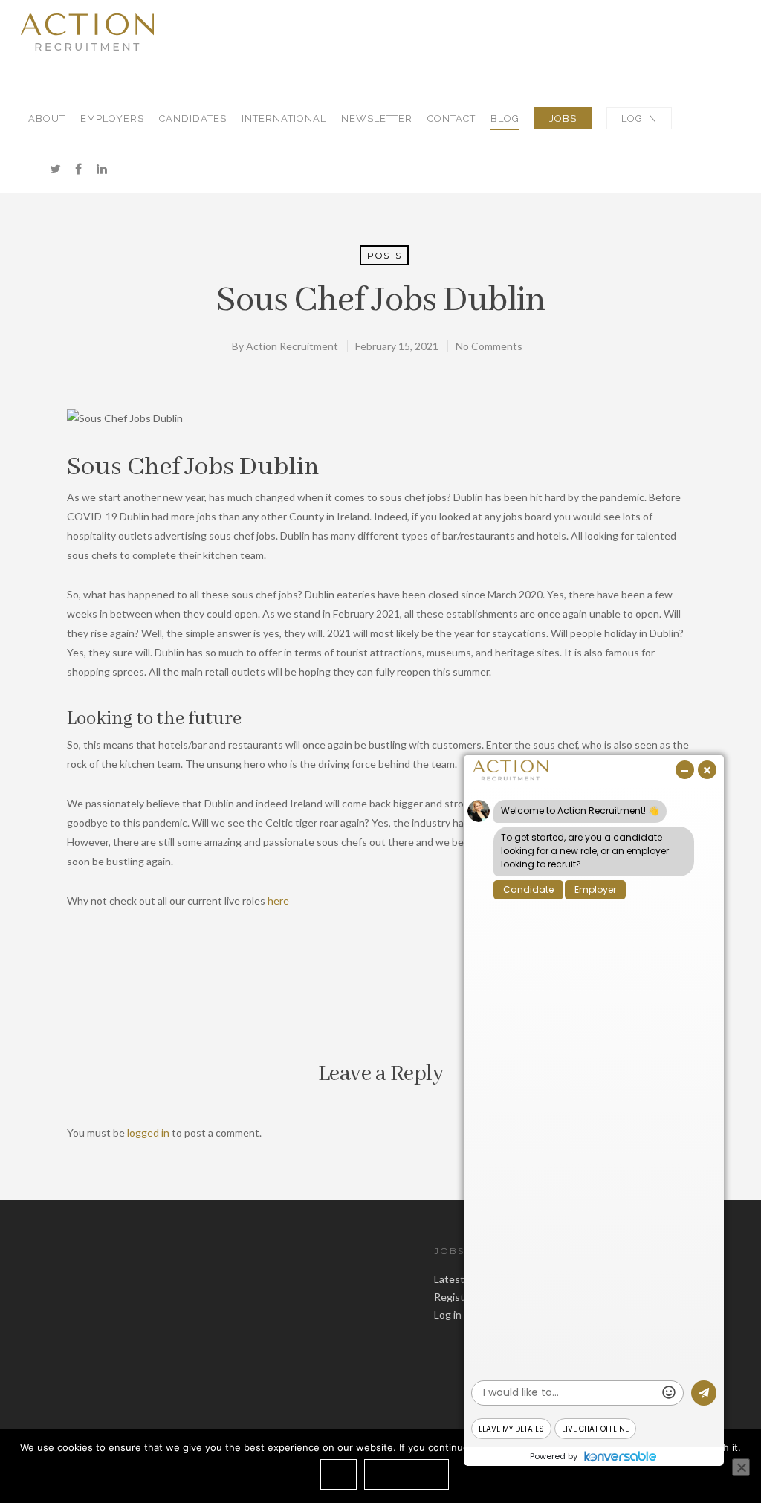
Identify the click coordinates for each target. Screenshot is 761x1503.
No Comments (489, 346)
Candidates (193, 118)
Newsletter (376, 118)
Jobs (563, 118)
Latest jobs (460, 1279)
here (278, 900)
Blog (504, 118)
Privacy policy (406, 1474)
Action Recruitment (292, 346)
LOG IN (639, 118)
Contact (451, 118)
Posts (384, 255)
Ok (338, 1474)
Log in (448, 1314)
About (46, 118)
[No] (741, 1467)
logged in (148, 1132)
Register (454, 1296)
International (284, 118)
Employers (112, 118)
